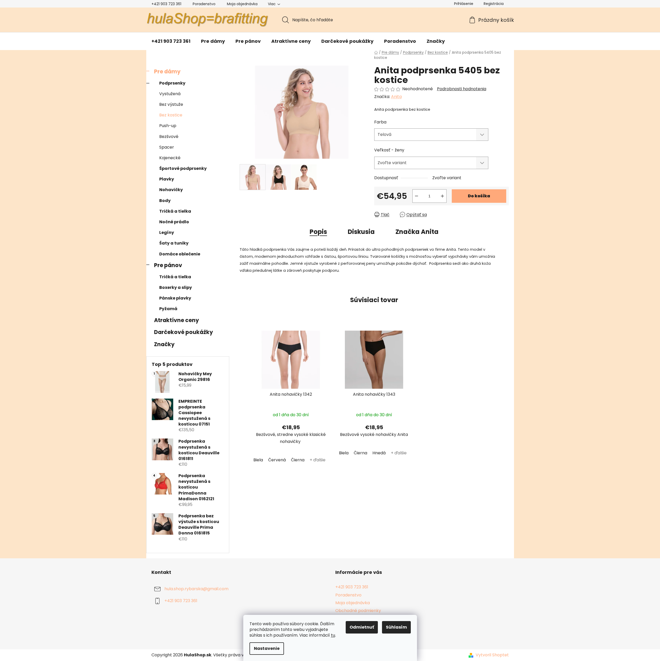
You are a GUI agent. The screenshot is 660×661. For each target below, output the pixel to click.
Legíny (166, 232)
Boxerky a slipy (175, 287)
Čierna (297, 460)
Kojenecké (169, 158)
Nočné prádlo (174, 222)
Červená (277, 460)
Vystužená (169, 94)
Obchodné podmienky (358, 611)
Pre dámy (167, 71)
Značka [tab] (417, 231)
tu (333, 635)
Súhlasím (396, 627)
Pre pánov (168, 265)
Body (165, 201)
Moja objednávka (242, 3)
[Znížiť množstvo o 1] (416, 196)
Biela (258, 460)
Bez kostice (170, 115)
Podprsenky (172, 83)
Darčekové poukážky (183, 332)
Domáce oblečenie (179, 254)
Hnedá (379, 453)
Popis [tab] (318, 231)
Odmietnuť (362, 627)
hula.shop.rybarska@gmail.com (196, 589)
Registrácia (494, 3)
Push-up (167, 126)
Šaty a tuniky (174, 243)
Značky (164, 344)
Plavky (166, 179)
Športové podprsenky (183, 168)
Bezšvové (168, 137)
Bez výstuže (171, 104)
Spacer (166, 147)
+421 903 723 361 (166, 3)
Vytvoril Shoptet (492, 655)
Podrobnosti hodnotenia (461, 89)
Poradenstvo (204, 3)
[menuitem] (171, 41)
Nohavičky (171, 190)
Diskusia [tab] (361, 231)
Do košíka (479, 196)
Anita (396, 97)
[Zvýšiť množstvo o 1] (442, 196)
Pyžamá (168, 309)
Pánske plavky (175, 298)
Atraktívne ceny (176, 320)
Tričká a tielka (175, 211)
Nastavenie (267, 648)
